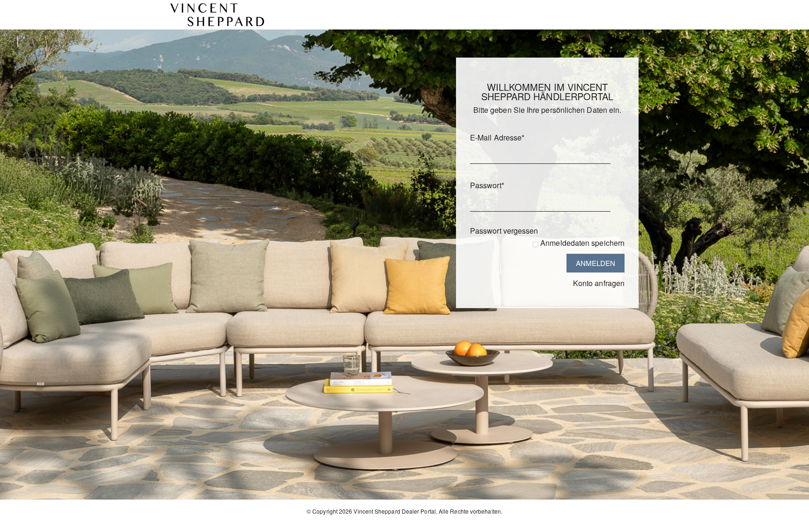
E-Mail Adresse (497, 137)
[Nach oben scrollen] (789, 512)
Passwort (487, 185)
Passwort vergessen (504, 230)
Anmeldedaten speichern (582, 242)
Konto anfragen (599, 283)
